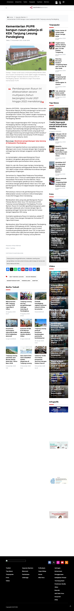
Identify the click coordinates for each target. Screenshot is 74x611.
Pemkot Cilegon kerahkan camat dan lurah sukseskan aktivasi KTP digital (58, 337)
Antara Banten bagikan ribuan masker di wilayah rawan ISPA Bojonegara (58, 388)
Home (11, 17)
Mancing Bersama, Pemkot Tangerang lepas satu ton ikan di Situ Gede (61, 63)
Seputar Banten (21, 17)
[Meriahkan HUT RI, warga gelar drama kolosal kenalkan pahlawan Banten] (52, 165)
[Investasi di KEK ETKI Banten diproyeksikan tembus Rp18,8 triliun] (26, 323)
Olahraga (25, 577)
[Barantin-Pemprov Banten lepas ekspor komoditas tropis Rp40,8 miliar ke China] (52, 149)
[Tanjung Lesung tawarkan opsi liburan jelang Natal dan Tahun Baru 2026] (12, 350)
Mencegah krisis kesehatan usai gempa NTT (58, 469)
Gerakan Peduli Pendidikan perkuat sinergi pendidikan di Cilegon (58, 275)
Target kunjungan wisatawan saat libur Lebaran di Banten (58, 228)
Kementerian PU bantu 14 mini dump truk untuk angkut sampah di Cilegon (58, 363)
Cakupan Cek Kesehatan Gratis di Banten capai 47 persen (58, 314)
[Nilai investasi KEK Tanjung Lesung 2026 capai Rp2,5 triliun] (12, 296)
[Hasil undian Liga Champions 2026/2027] (58, 424)
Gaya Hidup (42, 571)
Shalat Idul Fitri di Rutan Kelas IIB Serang (58, 255)
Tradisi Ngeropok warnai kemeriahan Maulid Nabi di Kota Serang (58, 125)
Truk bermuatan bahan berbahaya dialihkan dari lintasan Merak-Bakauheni (58, 324)
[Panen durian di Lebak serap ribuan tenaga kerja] (52, 33)
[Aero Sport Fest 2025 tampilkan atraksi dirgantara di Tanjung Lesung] (26, 350)
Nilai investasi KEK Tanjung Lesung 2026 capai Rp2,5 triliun (10, 305)
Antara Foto (18, 2)
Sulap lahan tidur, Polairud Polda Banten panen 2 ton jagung (57, 376)
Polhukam (41, 568)
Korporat (58, 596)
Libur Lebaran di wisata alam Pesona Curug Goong (58, 242)
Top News (39, 2)
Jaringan (57, 568)
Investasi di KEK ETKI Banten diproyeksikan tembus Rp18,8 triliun (25, 332)
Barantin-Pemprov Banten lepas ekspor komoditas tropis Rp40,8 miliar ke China (61, 151)
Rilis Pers (46, 2)
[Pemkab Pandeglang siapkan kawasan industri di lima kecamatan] (40, 296)
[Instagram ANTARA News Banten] (63, 2)
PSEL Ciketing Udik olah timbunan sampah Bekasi (58, 503)
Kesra (40, 574)
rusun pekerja (31, 276)
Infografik (54, 402)
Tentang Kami (59, 581)
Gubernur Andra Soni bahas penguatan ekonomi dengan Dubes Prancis (40, 359)
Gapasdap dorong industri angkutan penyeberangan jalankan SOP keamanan (58, 350)
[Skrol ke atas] (70, 606)
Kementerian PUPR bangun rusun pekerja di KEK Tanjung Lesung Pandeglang (33, 19)
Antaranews (10, 2)
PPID (56, 600)
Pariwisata (25, 574)
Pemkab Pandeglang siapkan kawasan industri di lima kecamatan (40, 305)
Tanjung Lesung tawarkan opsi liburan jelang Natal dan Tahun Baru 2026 (11, 359)
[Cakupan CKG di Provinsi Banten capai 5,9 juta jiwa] (52, 137)
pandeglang (26, 280)
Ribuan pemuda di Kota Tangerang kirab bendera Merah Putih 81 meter (61, 182)
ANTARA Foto (59, 593)
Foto (51, 194)
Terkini (25, 2)
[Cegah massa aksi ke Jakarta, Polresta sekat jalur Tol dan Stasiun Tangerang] (52, 45)
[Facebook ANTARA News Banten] (56, 2)
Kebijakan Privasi (60, 577)
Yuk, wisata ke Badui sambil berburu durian (60, 93)
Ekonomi (25, 571)
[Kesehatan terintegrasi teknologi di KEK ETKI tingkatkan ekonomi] (12, 323)
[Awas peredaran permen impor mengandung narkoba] (58, 529)
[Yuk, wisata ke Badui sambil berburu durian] (52, 94)
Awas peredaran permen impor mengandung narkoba (58, 538)
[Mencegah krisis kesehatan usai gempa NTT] (58, 459)
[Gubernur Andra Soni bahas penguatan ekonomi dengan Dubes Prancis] (40, 350)
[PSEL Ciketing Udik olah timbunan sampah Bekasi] (58, 494)
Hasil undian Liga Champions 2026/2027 (58, 434)
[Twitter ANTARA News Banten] (60, 2)
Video (52, 266)
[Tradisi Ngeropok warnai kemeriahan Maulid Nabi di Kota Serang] (58, 114)
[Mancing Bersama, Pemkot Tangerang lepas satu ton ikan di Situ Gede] (52, 61)
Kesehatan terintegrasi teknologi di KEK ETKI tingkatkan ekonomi (11, 332)
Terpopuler (32, 2)
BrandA (57, 590)
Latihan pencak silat (58, 206)
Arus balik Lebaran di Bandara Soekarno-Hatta (58, 216)
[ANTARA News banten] (39, 7)
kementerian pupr (13, 280)
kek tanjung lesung (17, 276)
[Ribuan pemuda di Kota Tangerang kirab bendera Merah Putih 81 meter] (52, 181)
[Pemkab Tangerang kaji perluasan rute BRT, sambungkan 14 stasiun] (52, 77)
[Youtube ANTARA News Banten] (57, 3)
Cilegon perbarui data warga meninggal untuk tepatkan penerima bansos (58, 299)
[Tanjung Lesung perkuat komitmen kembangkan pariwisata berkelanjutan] (40, 323)
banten (35, 280)
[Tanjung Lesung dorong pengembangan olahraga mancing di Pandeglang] (26, 296)
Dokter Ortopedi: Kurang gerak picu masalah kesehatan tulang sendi (57, 286)
